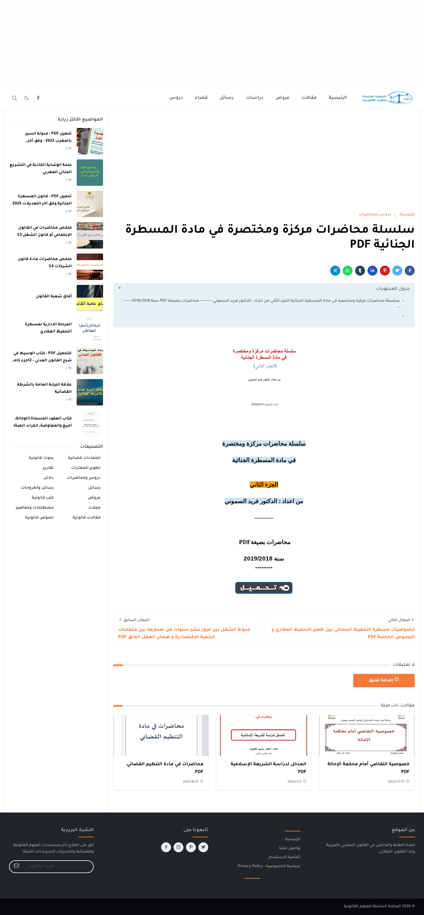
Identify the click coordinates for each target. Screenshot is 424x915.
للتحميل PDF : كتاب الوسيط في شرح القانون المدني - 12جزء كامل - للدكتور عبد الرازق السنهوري (41, 360)
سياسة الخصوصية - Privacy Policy (269, 866)
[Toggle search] (14, 98)
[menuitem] (338, 98)
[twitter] (203, 847)
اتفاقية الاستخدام (284, 857)
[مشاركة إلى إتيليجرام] (335, 271)
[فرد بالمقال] (397, 271)
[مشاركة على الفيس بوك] (410, 271)
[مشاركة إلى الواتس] (348, 271)
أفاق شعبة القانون (54, 297)
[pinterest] (191, 847)
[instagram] (178, 847)
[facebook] (38, 98)
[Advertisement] (238, 43)
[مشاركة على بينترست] (385, 271)
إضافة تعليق (381, 681)
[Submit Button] (16, 866)
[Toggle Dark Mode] (26, 98)
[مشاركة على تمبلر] (360, 271)
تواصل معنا (289, 848)
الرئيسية (292, 839)
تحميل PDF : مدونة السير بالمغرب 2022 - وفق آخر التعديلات (48, 141)
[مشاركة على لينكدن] (372, 271)
